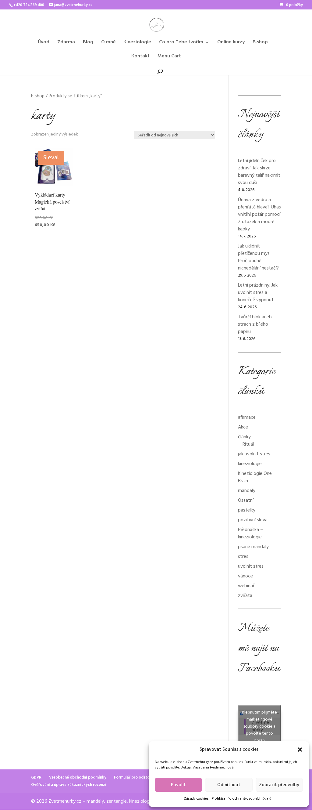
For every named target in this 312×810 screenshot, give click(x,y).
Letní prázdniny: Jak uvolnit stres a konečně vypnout (258, 292)
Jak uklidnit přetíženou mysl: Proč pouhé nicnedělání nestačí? (258, 257)
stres (243, 557)
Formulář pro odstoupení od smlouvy (148, 777)
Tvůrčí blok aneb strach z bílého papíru (255, 324)
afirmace (247, 417)
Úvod (43, 43)
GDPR (36, 777)
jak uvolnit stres (254, 454)
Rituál (248, 444)
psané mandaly (253, 547)
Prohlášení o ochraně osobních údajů (241, 799)
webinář (246, 586)
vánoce (245, 576)
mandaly (246, 491)
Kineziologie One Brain (255, 477)
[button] (300, 750)
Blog (88, 43)
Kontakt (140, 57)
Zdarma (66, 43)
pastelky (246, 510)
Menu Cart (169, 57)
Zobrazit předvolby (279, 785)
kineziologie (250, 464)
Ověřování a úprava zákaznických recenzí (68, 785)
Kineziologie (137, 43)
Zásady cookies (196, 799)
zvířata (245, 596)
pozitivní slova (253, 520)
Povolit (178, 785)
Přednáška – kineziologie (250, 533)
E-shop (260, 43)
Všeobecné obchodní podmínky (77, 777)
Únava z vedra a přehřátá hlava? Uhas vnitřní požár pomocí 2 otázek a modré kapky (259, 214)
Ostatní (246, 500)
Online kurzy (231, 43)
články (244, 437)
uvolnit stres (251, 566)
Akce (243, 427)
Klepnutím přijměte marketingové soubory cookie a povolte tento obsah (259, 726)
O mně (108, 43)
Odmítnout (228, 785)
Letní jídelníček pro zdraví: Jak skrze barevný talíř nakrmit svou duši (259, 172)
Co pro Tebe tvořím (181, 43)
